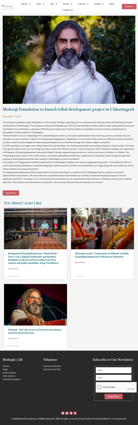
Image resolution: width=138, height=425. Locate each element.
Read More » (13, 269)
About (24, 3)
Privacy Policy (85, 418)
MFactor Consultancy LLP (115, 418)
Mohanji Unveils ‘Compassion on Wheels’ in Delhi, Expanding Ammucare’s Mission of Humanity (102, 255)
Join (52, 3)
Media (97, 3)
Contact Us (68, 10)
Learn (38, 3)
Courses (81, 3)
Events (66, 3)
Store (111, 3)
